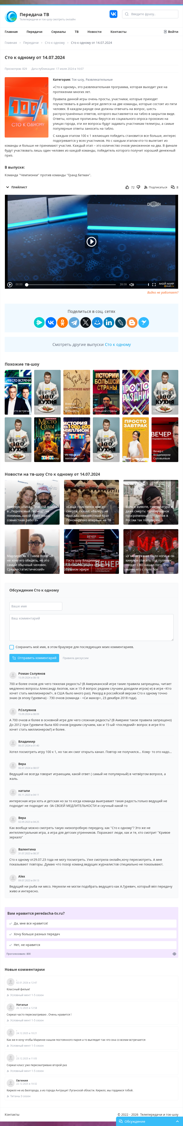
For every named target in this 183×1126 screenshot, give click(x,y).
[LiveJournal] (120, 322)
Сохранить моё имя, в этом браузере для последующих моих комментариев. (75, 647)
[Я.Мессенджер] (39, 322)
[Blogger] (132, 322)
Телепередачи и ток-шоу (159, 1114)
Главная (11, 32)
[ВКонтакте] (51, 322)
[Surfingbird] (143, 322)
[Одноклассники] (62, 322)
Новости (94, 32)
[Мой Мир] (97, 322)
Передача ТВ (34, 14)
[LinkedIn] (109, 322)
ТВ (77, 32)
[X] (85, 322)
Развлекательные (99, 79)
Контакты (118, 32)
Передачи (34, 32)
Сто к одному (55, 42)
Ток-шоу (78, 79)
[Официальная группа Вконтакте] (113, 16)
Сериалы (58, 32)
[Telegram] (74, 322)
